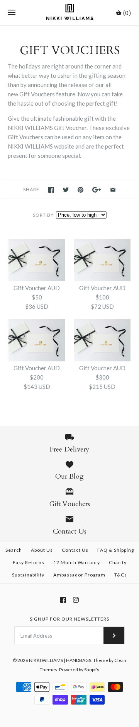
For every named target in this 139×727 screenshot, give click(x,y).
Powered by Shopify (79, 669)
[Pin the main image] (80, 190)
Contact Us (75, 550)
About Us (42, 550)
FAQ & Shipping (115, 550)
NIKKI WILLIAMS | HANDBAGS (60, 660)
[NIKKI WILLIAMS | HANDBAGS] (70, 12)
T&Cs (120, 575)
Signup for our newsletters (69, 619)
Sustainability (28, 575)
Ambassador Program (79, 575)
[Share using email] (113, 190)
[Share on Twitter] (66, 190)
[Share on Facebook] (51, 190)
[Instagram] (76, 600)
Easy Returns (28, 562)
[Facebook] (63, 600)
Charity (118, 562)
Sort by (43, 215)
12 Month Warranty (76, 562)
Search (13, 550)
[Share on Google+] (96, 190)
